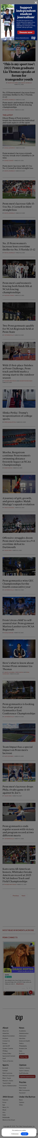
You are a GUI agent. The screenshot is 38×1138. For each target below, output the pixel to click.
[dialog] (19, 569)
